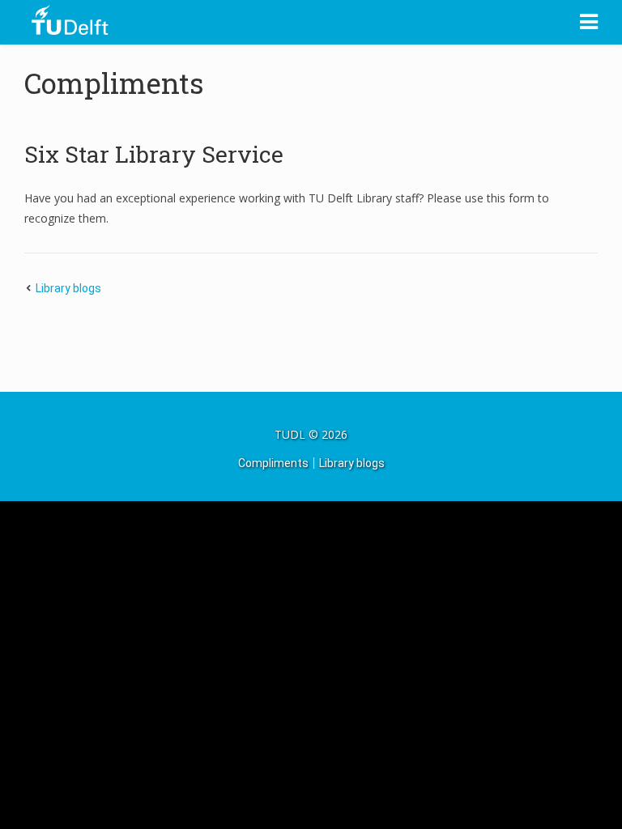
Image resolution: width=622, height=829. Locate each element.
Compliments (114, 82)
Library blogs (68, 288)
